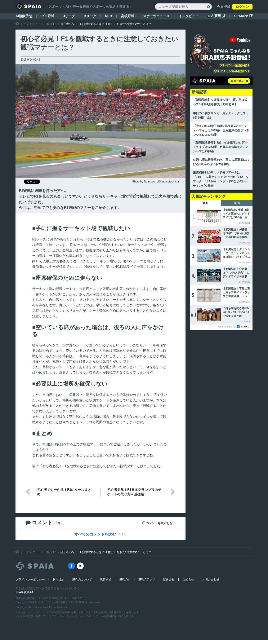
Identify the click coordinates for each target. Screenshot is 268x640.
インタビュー (189, 16)
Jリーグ (69, 16)
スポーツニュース (156, 16)
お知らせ (188, 579)
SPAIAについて (82, 579)
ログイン (242, 6)
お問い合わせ (210, 579)
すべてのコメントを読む (95, 534)
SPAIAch (243, 16)
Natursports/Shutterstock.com (162, 181)
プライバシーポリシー (30, 579)
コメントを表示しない (160, 523)
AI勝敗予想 (23, 16)
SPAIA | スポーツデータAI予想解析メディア (54, 602)
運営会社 (169, 579)
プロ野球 (47, 16)
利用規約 (58, 579)
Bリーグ (90, 16)
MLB (108, 16)
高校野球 (127, 16)
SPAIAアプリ (146, 579)
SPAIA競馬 (24, 592)
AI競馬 (218, 16)
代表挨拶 (105, 579)
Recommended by (226, 326)
